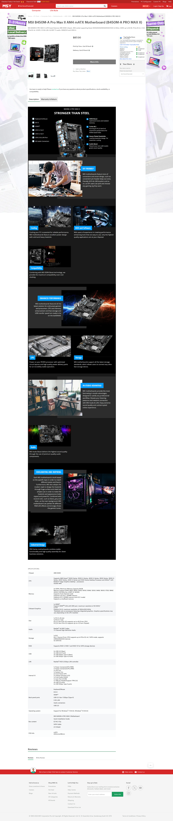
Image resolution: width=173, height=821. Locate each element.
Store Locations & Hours (37, 786)
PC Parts (36, 16)
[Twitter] (135, 790)
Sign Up (161, 6)
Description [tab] (34, 99)
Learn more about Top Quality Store (129, 44)
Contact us (141, 772)
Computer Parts (46, 16)
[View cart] (167, 6)
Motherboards (58, 16)
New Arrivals (52, 793)
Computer (36, 10)
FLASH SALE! (45, 1)
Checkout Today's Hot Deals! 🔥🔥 (13, 1)
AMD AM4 (67, 16)
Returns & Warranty (74, 797)
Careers (114, 6)
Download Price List (74, 807)
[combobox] (81, 6)
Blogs (164, 1)
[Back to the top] (150, 765)
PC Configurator (146, 1)
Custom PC (157, 1)
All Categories (53, 797)
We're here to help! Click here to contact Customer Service (58, 772)
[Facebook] (129, 790)
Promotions (135, 1)
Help (169, 1)
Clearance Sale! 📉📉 (33, 1)
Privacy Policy (141, 816)
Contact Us (71, 804)
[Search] (105, 6)
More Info (94, 62)
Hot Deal (51, 790)
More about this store (125, 59)
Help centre (129, 772)
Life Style (54, 10)
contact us (55, 89)
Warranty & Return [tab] (49, 99)
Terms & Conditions (128, 816)
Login (155, 6)
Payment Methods (74, 793)
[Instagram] (129, 795)
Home (30, 16)
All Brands (51, 800)
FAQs (69, 786)
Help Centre (72, 790)
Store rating (124, 47)
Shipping (71, 800)
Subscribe (117, 794)
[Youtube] (140, 790)
